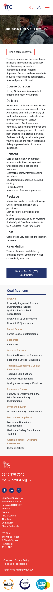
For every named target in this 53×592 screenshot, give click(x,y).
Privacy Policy (21, 560)
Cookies (8, 560)
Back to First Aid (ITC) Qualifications (26, 273)
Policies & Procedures (15, 563)
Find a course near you (20, 52)
